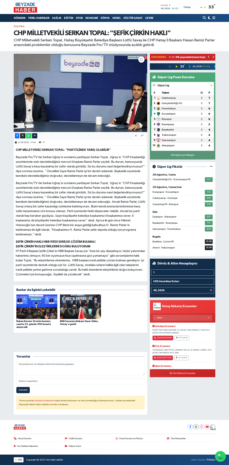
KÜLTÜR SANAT (133, 18)
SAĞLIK (56, 18)
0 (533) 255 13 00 (164, 358)
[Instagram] (201, 426)
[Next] (212, 426)
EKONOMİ (91, 18)
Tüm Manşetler (178, 438)
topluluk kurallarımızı (44, 400)
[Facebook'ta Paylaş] (17, 135)
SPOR (79, 18)
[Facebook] (190, 426)
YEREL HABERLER (38, 18)
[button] (209, 57)
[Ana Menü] (213, 18)
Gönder (23, 390)
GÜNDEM (19, 18)
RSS (20, 460)
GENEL (116, 18)
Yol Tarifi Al (182, 338)
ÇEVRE (149, 18)
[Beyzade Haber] (25, 7)
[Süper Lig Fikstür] (211, 166)
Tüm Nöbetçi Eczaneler (184, 373)
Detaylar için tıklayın (182, 155)
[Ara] (205, 18)
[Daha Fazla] (34, 135)
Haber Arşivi (75, 446)
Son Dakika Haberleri (27, 446)
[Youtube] (207, 426)
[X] (195, 426)
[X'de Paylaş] (22, 135)
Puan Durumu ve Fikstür (131, 438)
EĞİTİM (68, 18)
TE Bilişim (210, 460)
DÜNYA (105, 18)
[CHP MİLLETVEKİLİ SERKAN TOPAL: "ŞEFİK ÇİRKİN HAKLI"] (80, 93)
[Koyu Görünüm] (209, 18)
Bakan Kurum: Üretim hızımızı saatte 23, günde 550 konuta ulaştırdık (33, 324)
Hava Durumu (24, 438)
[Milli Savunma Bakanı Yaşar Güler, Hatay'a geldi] (80, 306)
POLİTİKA (19, 26)
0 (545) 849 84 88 (164, 338)
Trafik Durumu (75, 438)
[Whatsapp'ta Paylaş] (28, 135)
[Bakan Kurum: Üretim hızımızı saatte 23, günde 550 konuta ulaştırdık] (36, 306)
